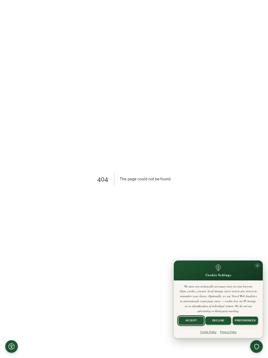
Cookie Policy (208, 331)
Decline (218, 320)
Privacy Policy (228, 331)
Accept (191, 320)
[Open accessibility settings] (11, 346)
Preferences (245, 320)
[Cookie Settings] (256, 346)
